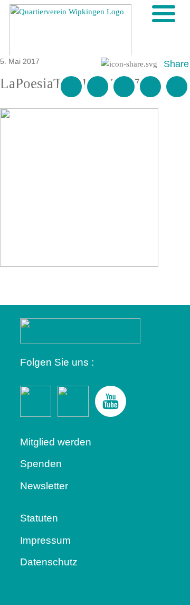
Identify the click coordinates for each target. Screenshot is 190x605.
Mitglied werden (55, 442)
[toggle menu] (163, 13)
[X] (124, 86)
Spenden (41, 463)
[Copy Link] (177, 86)
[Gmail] (71, 86)
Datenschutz (49, 561)
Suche (146, 13)
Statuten (39, 518)
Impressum (45, 540)
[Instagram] (150, 86)
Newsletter (44, 485)
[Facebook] (97, 86)
